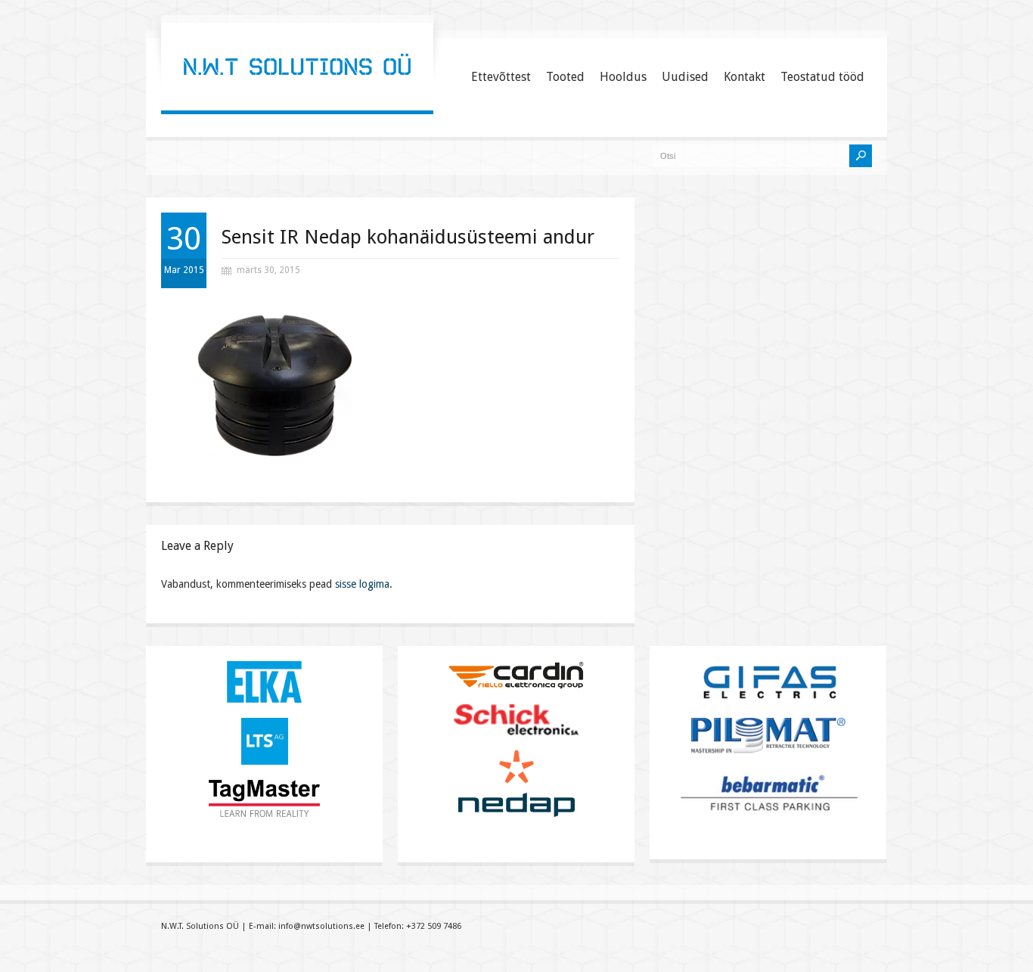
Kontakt (744, 77)
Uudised (685, 77)
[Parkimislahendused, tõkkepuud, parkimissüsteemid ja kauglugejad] (297, 95)
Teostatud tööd (822, 77)
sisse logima (362, 584)
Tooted (565, 77)
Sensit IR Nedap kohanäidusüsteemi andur (408, 236)
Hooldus (623, 77)
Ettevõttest (501, 77)
